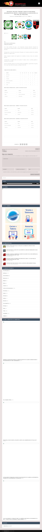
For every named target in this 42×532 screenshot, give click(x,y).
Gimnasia (5, 295)
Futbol (29, 16)
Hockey (4, 298)
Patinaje (4, 305)
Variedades (12, 246)
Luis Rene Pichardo (18, 16)
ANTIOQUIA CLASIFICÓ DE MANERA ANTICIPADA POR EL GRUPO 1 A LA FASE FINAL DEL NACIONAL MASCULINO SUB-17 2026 (21, 259)
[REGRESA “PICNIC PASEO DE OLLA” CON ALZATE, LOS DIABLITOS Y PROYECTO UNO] (4, 246)
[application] (21, 184)
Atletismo (5, 273)
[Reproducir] (3, 183)
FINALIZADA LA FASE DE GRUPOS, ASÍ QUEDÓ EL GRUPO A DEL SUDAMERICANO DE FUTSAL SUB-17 (20, 440)
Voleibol (4, 315)
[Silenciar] (35, 183)
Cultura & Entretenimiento (14, 264)
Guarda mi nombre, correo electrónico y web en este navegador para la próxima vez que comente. (20, 171)
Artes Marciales (6, 270)
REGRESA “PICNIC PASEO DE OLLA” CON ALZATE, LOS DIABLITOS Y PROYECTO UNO (20, 245)
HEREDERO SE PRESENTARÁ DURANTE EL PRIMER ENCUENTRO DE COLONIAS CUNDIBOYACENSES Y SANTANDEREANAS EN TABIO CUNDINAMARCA (20, 360)
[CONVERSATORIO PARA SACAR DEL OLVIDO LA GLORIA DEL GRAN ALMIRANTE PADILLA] (4, 264)
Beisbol (4, 280)
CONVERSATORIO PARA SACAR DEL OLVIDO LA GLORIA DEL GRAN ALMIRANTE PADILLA (21, 263)
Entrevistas (5, 290)
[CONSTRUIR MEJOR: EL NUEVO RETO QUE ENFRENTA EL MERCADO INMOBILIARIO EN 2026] (4, 250)
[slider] (19, 183)
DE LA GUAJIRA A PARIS (7, 399)
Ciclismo (4, 285)
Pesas (4, 308)
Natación (4, 300)
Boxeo (4, 283)
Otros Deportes (6, 303)
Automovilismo (6, 275)
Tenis (4, 310)
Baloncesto (5, 278)
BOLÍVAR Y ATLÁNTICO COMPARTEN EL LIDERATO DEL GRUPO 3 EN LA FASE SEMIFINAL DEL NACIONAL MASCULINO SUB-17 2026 (22, 254)
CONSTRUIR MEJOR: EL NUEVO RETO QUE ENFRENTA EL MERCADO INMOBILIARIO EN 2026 (21, 249)
